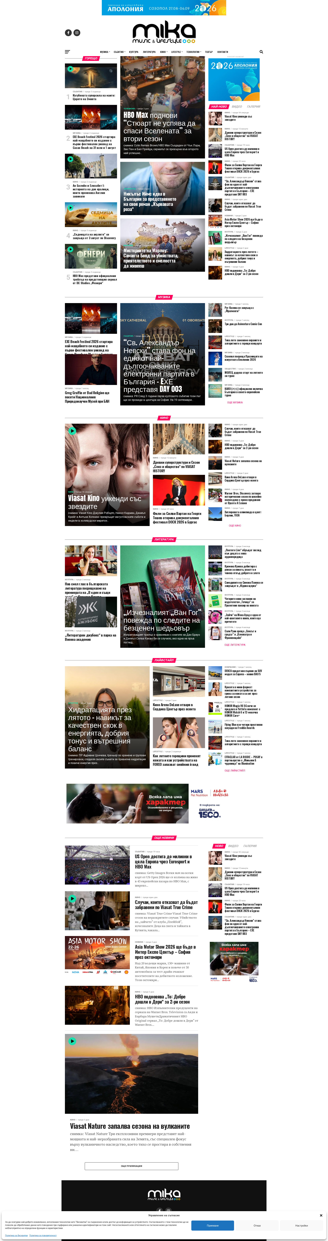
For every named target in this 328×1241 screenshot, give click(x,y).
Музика (104, 52)
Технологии (192, 52)
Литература (149, 52)
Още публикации (131, 1166)
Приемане (213, 1225)
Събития (119, 52)
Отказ (257, 1225)
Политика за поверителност (43, 1235)
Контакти (222, 52)
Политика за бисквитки (16, 1235)
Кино (163, 52)
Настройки (301, 1225)
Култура (133, 52)
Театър (209, 52)
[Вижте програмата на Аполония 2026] (164, 14)
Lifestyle (176, 52)
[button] (321, 1215)
